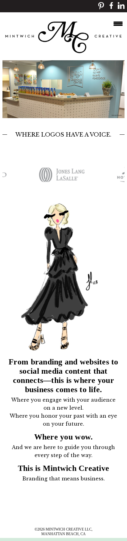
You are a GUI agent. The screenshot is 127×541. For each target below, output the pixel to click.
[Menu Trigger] (118, 23)
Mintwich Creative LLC (69, 529)
